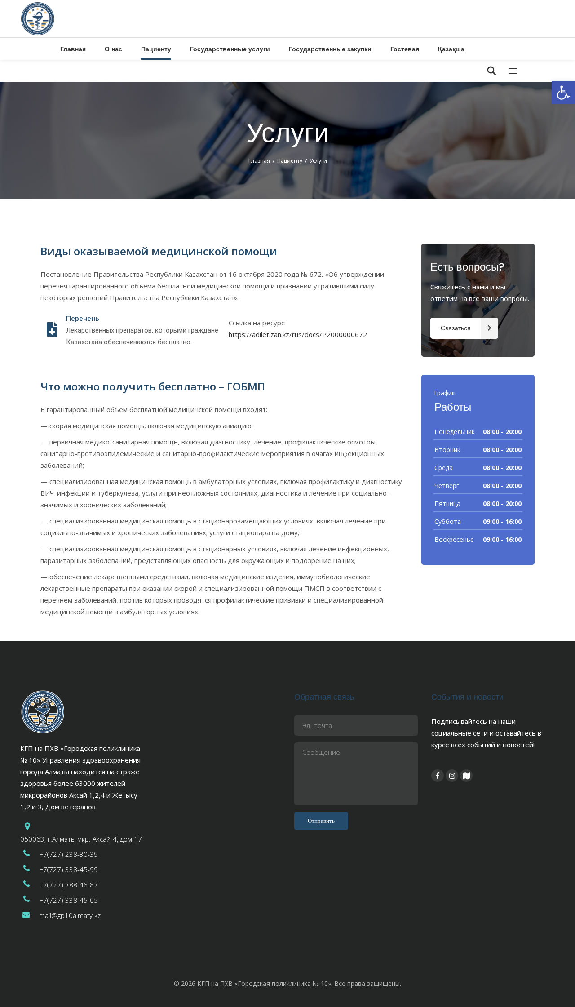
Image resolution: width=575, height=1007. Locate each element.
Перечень (82, 319)
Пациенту (289, 160)
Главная (259, 160)
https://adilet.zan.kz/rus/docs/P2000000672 (298, 334)
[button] (563, 92)
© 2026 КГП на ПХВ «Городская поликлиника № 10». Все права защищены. (287, 983)
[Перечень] (52, 330)
